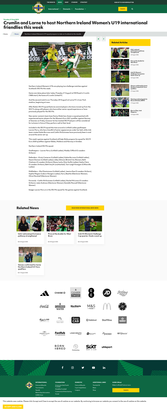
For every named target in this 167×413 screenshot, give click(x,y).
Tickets (125, 390)
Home (5, 34)
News (60, 2)
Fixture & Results (80, 385)
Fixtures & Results (40, 385)
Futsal (57, 394)
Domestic (67, 9)
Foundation (79, 9)
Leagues (77, 390)
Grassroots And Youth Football (62, 385)
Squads (37, 390)
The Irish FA (51, 2)
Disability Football (60, 389)
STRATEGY (83, 2)
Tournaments (39, 387)
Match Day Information (42, 392)
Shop (66, 2)
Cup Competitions (80, 387)
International (53, 9)
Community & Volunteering (63, 391)
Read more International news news (85, 208)
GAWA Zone (39, 395)
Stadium (74, 2)
